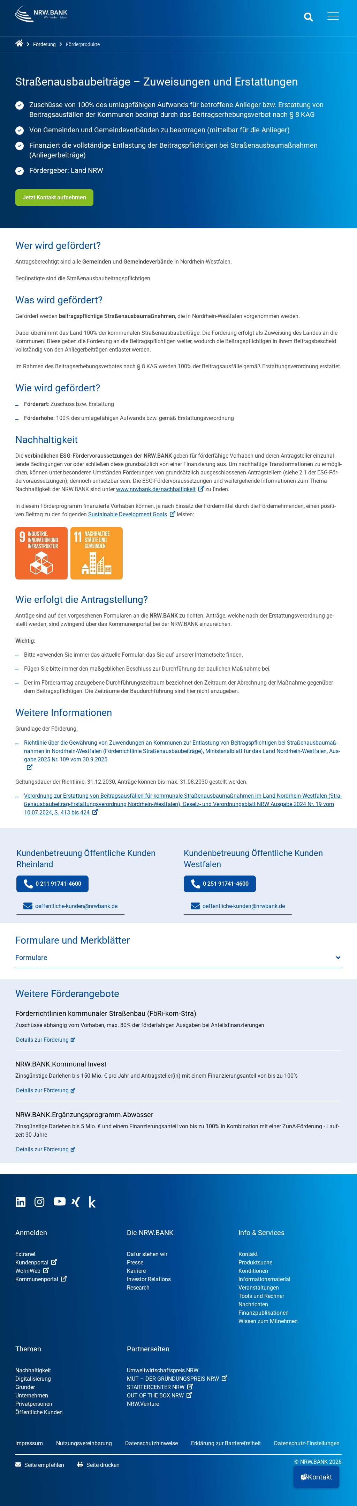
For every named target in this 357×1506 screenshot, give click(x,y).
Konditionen (253, 1271)
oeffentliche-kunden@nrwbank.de (76, 906)
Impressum (29, 1443)
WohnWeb (27, 1271)
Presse (135, 1262)
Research (138, 1287)
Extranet (25, 1254)
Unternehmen (31, 1395)
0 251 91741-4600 (229, 886)
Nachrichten (253, 1304)
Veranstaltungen (258, 1287)
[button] (316, 1477)
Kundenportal (31, 1262)
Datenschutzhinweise (151, 1443)
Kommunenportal (36, 1279)
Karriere (136, 1271)
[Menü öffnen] (333, 16)
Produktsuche (255, 1262)
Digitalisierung (33, 1378)
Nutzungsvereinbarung (84, 1443)
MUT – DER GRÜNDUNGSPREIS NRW (173, 1378)
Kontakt (248, 1254)
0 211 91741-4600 (62, 886)
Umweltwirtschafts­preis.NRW (162, 1370)
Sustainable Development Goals (127, 514)
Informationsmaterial (264, 1279)
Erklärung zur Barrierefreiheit (226, 1443)
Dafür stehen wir (147, 1254)
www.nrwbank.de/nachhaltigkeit (156, 489)
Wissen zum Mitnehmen (268, 1321)
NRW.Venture (143, 1404)
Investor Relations (149, 1279)
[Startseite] (20, 44)
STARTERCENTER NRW (155, 1387)
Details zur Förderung (42, 1039)
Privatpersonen (33, 1404)
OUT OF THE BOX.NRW (155, 1395)
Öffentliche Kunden (39, 1412)
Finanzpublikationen (263, 1312)
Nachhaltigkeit (33, 1370)
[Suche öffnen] (308, 16)
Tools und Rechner (261, 1296)
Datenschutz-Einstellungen (307, 1443)
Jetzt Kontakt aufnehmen (54, 197)
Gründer (25, 1387)
